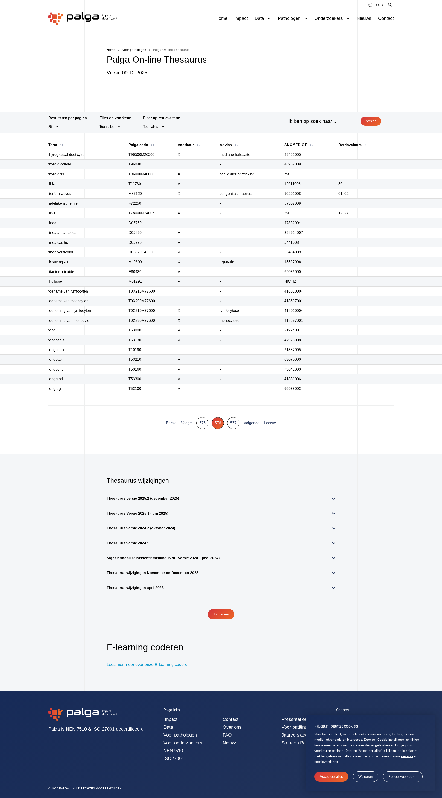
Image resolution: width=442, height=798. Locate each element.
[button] (365, 776)
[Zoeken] (390, 5)
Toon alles (106, 126)
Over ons (232, 727)
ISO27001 (173, 758)
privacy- (407, 756)
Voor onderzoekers (182, 742)
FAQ (227, 734)
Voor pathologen (180, 734)
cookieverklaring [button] (326, 761)
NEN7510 (173, 750)
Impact (170, 719)
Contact (230, 719)
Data (168, 727)
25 (50, 126)
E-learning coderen (145, 647)
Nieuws (230, 742)
